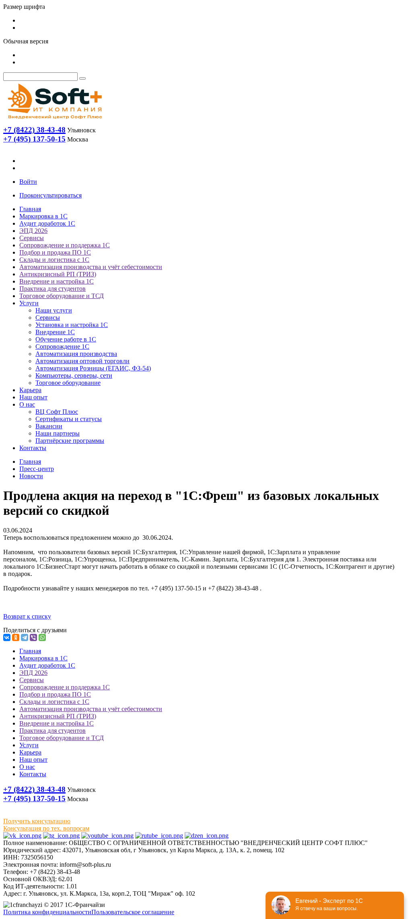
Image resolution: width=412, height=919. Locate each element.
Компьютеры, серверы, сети (73, 375)
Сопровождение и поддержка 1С (64, 245)
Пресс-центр (36, 468)
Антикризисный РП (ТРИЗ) (57, 274)
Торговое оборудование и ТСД (61, 295)
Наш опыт (33, 397)
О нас (27, 404)
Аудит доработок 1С (47, 223)
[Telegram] (24, 637)
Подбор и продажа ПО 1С (55, 252)
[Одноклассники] (15, 637)
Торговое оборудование (68, 382)
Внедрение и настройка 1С (56, 281)
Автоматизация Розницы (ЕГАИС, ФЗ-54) (93, 368)
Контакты (32, 447)
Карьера (30, 390)
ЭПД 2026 (33, 230)
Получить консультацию (36, 821)
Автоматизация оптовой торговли (82, 361)
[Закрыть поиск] (82, 78)
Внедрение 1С (55, 332)
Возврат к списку (27, 616)
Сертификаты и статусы (68, 418)
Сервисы (31, 237)
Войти (28, 181)
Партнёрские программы (69, 440)
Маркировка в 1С (43, 216)
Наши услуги (53, 310)
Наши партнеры (57, 433)
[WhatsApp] (42, 637)
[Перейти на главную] (54, 120)
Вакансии (48, 426)
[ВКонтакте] (6, 637)
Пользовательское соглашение (132, 912)
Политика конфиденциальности (47, 912)
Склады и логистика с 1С (54, 259)
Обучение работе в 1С (65, 339)
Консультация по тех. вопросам (46, 828)
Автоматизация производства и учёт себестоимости (90, 266)
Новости (31, 476)
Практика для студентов (52, 288)
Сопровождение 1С (62, 346)
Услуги (29, 303)
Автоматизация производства (76, 353)
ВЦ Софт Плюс (56, 411)
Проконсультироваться (50, 195)
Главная (30, 209)
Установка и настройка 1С (71, 324)
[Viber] (33, 637)
